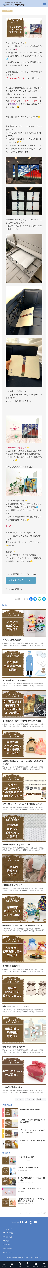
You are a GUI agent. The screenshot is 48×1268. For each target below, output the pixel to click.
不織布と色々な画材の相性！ (30, 1109)
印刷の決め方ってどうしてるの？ (15, 1006)
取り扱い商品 (7, 1237)
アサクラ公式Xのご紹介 (12, 640)
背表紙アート (41, 1099)
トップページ (7, 1229)
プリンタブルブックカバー (20, 580)
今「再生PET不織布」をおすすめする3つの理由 (21, 721)
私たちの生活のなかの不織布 (14, 680)
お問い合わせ (7, 1248)
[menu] (44, 3)
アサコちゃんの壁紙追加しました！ (30, 1188)
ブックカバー (20, 1099)
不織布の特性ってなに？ (12, 885)
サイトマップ (7, 1252)
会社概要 (5, 1241)
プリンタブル (30, 1099)
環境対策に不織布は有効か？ (14, 1047)
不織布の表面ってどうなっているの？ (17, 845)
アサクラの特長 (7, 1233)
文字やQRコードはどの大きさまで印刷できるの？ (22, 804)
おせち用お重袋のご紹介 (12, 1087)
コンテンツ (6, 1244)
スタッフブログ (29, 1160)
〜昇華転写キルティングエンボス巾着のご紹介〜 (22, 925)
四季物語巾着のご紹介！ (12, 966)
